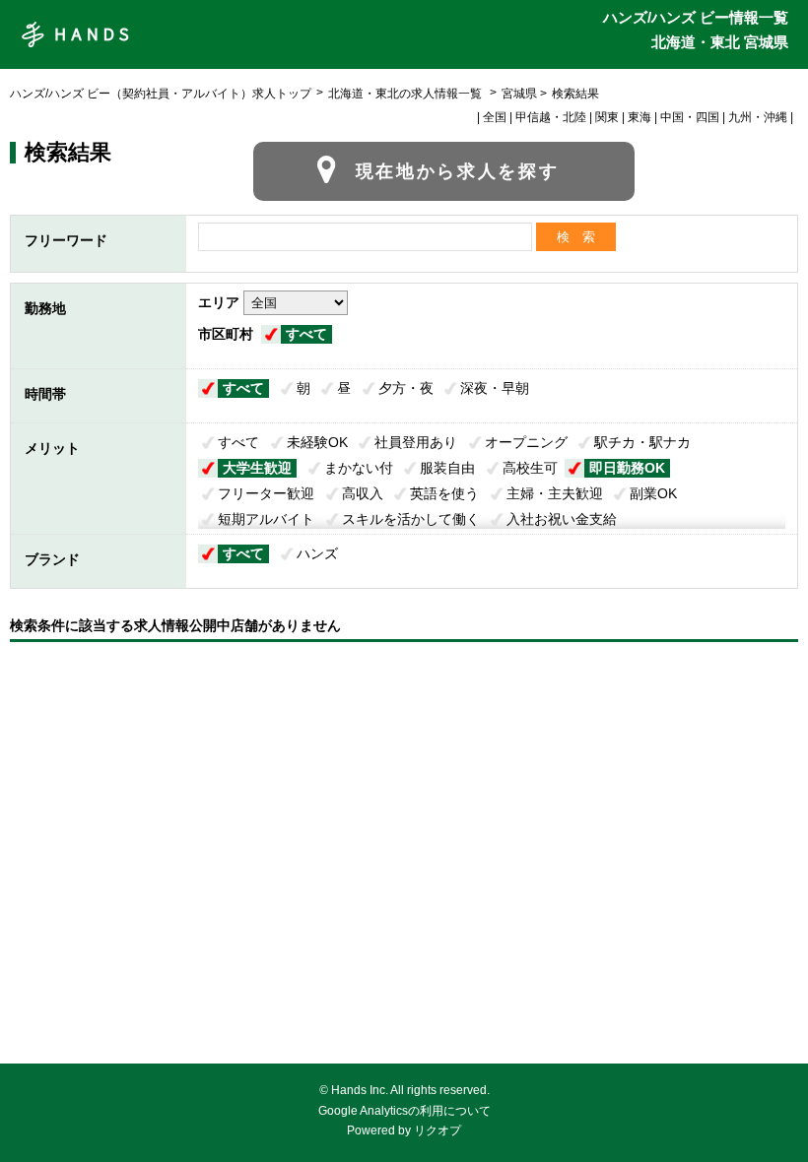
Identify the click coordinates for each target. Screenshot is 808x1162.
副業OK (653, 493)
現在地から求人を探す (458, 171)
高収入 (362, 493)
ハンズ (317, 553)
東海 (639, 117)
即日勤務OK (627, 468)
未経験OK (317, 442)
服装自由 (447, 468)
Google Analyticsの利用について (404, 1111)
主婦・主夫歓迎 (554, 493)
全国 (494, 117)
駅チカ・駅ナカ (642, 442)
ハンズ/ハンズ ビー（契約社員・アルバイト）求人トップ (160, 93)
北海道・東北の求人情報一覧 (406, 93)
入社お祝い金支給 (561, 519)
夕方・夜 (406, 388)
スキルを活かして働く (411, 519)
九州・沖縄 (757, 117)
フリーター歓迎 (266, 493)
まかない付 (358, 468)
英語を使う (444, 493)
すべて (306, 334)
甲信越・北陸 (550, 117)
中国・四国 (689, 117)
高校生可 (530, 468)
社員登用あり (415, 442)
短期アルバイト (266, 519)
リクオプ (437, 1130)
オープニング (526, 442)
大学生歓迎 (257, 468)
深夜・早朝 (494, 388)
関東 (607, 117)
